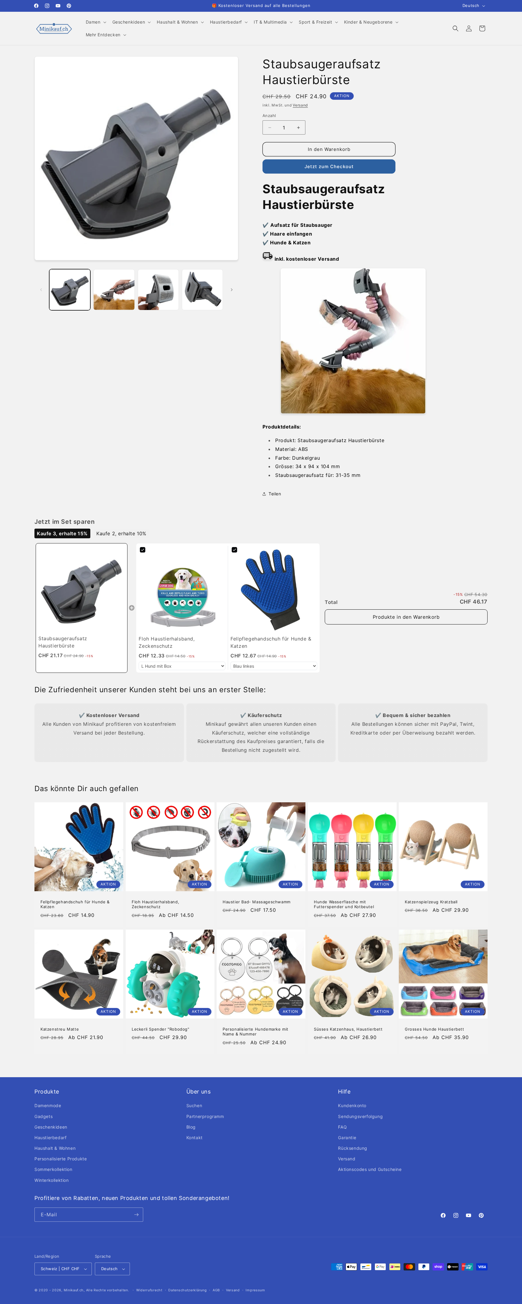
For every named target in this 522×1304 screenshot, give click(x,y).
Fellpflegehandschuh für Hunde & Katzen (75, 904)
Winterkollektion (51, 1180)
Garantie (347, 1137)
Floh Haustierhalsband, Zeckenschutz (155, 904)
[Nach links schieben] (41, 289)
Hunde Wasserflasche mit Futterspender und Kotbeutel (344, 904)
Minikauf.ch (74, 1290)
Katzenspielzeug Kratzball (431, 901)
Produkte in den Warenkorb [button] (406, 617)
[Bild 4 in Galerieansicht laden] (202, 289)
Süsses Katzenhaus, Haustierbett (348, 1028)
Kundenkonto (352, 1105)
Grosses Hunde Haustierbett (434, 1028)
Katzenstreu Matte (59, 1028)
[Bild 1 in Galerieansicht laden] (69, 289)
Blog (191, 1127)
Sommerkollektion (53, 1169)
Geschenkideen (50, 1127)
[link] (81, 589)
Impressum (255, 1290)
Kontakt (194, 1137)
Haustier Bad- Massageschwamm (257, 901)
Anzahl (269, 115)
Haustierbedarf (50, 1137)
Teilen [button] (275, 493)
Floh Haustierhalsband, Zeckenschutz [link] (167, 642)
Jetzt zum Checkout (329, 166)
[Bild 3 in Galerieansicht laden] (158, 289)
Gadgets (43, 1116)
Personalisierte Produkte (60, 1158)
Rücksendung (352, 1148)
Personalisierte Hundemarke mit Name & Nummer (255, 1031)
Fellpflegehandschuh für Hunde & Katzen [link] (270, 642)
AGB (216, 1290)
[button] (95, 22)
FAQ (342, 1127)
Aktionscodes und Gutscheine (369, 1169)
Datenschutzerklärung (187, 1290)
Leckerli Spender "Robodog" (160, 1028)
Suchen (194, 1105)
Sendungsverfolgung (360, 1116)
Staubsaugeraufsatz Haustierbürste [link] (62, 642)
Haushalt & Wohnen (55, 1148)
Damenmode (47, 1105)
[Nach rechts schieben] (231, 289)
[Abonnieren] (136, 1215)
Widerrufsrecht (149, 1290)
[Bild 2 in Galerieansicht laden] (113, 289)
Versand (300, 105)
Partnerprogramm (205, 1116)
